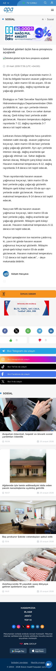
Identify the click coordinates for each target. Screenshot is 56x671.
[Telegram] (32, 627)
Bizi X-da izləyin (15, 381)
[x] (23, 627)
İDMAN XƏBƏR (28, 294)
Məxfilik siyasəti (38, 662)
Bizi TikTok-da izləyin (17, 367)
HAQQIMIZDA (28, 608)
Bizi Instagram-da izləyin (18, 359)
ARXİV (28, 616)
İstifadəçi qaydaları (19, 662)
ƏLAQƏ (28, 612)
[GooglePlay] (18, 651)
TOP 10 (28, 620)
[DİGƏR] (52, 10)
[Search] (45, 3)
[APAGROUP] (28, 644)
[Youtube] (28, 627)
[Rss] (42, 627)
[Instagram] (18, 627)
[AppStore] (37, 651)
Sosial (50, 19)
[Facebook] (14, 627)
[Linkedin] (37, 627)
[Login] (52, 2)
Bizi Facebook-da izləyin (19, 374)
